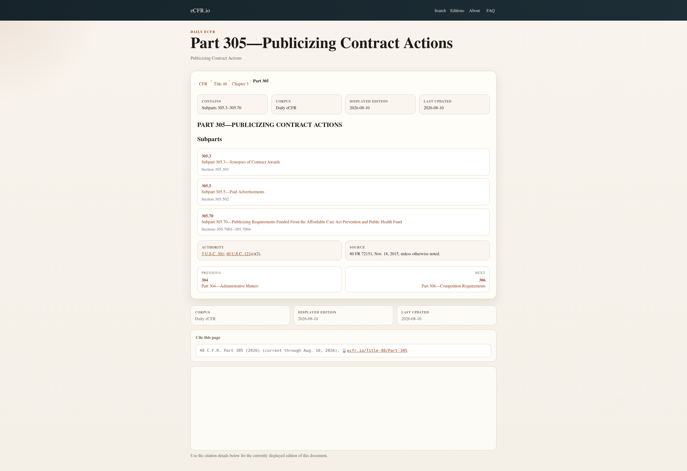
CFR (203, 83)
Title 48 (220, 83)
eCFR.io (200, 10)
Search (440, 10)
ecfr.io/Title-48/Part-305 (377, 350)
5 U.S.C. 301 (213, 253)
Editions (457, 10)
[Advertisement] (344, 408)
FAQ (491, 10)
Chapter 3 (240, 83)
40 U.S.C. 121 (238, 253)
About (474, 10)
